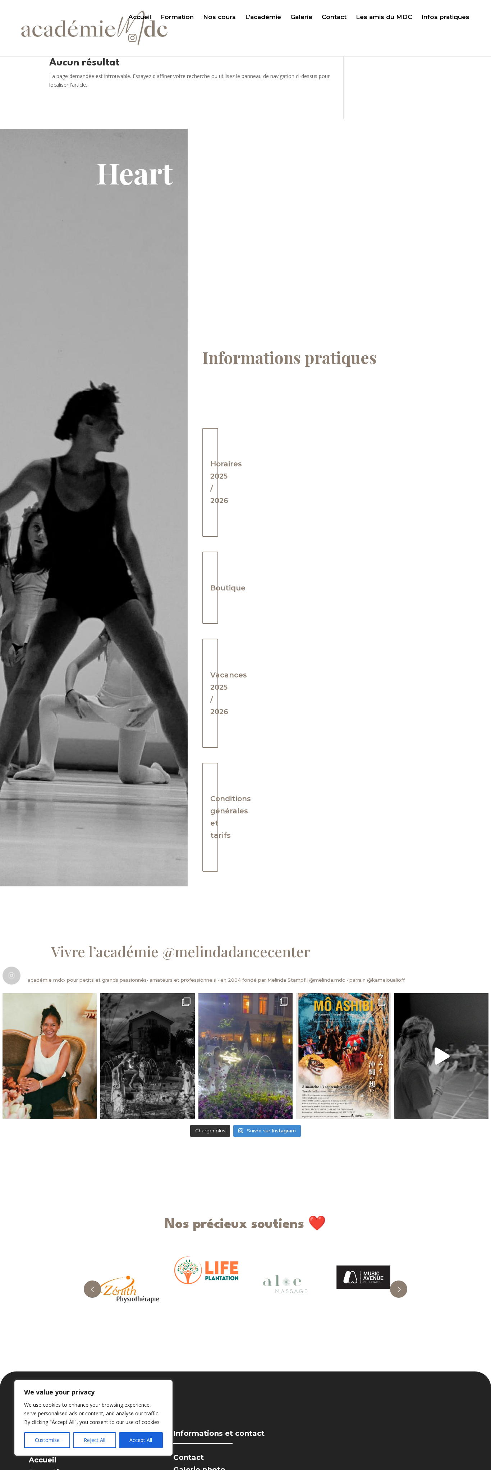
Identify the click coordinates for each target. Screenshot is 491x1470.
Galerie (301, 17)
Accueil (139, 17)
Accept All (140, 1440)
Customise (47, 1440)
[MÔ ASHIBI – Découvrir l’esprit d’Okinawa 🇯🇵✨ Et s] (441, 1056)
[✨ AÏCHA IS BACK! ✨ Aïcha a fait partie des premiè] (50, 1056)
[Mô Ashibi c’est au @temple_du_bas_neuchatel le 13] (343, 1056)
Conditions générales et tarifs (214, 817)
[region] (93, 1418)
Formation (177, 17)
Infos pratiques (445, 17)
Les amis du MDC (384, 17)
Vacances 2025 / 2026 (214, 693)
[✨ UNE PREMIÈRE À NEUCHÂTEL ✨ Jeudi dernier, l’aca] (147, 1056)
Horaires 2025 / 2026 (214, 482)
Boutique (214, 588)
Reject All (94, 1440)
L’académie (263, 17)
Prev (92, 1289)
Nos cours (219, 17)
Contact (334, 17)
